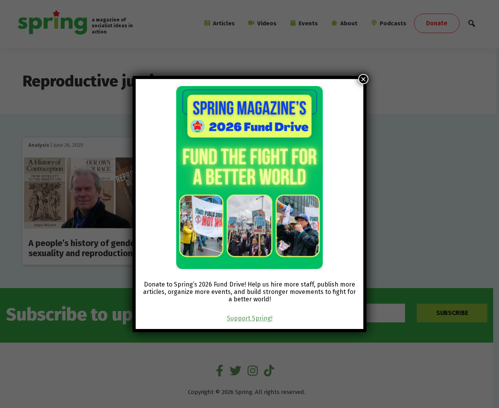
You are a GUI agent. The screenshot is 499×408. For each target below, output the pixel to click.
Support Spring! (250, 318)
